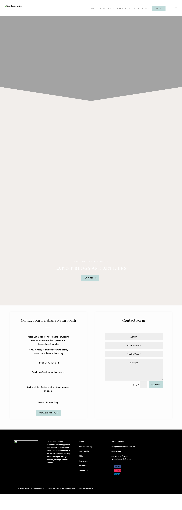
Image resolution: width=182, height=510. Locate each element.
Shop (120, 9)
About (93, 9)
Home (81, 442)
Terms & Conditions (78, 488)
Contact (143, 9)
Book (159, 9)
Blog (132, 9)
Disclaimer (89, 488)
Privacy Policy (66, 488)
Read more (90, 278)
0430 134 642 (116, 451)
